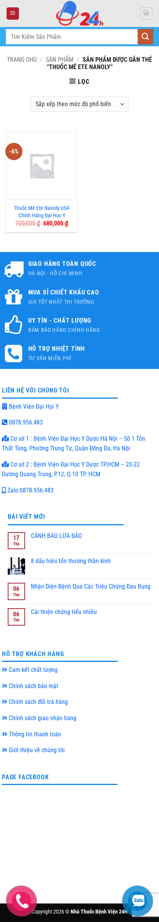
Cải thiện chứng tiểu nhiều (64, 612)
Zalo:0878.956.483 (30, 490)
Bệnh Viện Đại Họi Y (33, 406)
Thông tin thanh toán (34, 734)
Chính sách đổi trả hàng (37, 701)
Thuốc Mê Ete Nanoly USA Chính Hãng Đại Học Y (41, 212)
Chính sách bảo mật (32, 686)
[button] (13, 13)
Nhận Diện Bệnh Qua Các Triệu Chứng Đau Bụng (91, 586)
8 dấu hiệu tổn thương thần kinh (71, 561)
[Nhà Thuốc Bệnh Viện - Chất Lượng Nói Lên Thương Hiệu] (79, 13)
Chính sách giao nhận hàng (41, 718)
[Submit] (145, 36)
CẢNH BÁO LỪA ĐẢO (56, 536)
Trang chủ (22, 59)
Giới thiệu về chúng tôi (36, 750)
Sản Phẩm (59, 59)
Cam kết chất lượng (32, 669)
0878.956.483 (25, 422)
